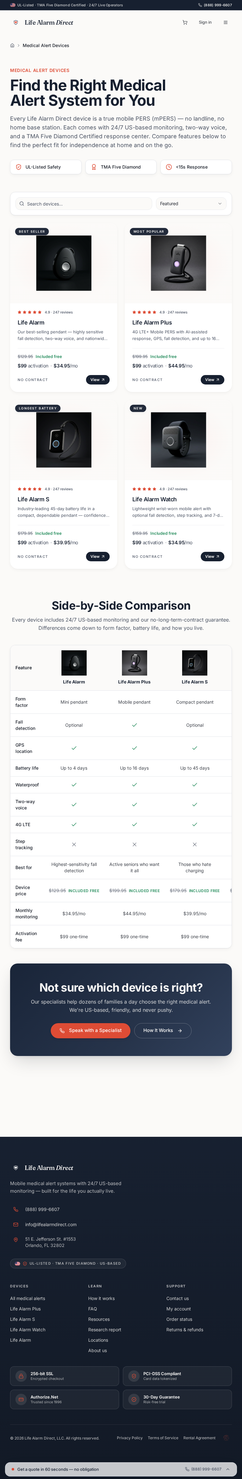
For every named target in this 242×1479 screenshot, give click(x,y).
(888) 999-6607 (218, 5)
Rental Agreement (199, 1437)
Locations (98, 1340)
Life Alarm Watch (27, 1329)
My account (178, 1308)
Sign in (205, 22)
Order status (179, 1319)
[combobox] (191, 203)
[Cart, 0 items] (185, 22)
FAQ (92, 1308)
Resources (99, 1319)
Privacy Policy (130, 1437)
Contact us (177, 1298)
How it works (101, 1298)
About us (97, 1350)
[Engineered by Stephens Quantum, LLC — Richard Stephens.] (226, 1438)
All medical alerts (27, 1298)
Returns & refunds (184, 1329)
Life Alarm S (22, 1319)
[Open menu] (225, 22)
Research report (104, 1329)
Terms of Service (163, 1437)
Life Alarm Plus (25, 1308)
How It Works (158, 1030)
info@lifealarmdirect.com (51, 1224)
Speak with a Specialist (95, 1030)
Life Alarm (20, 1340)
